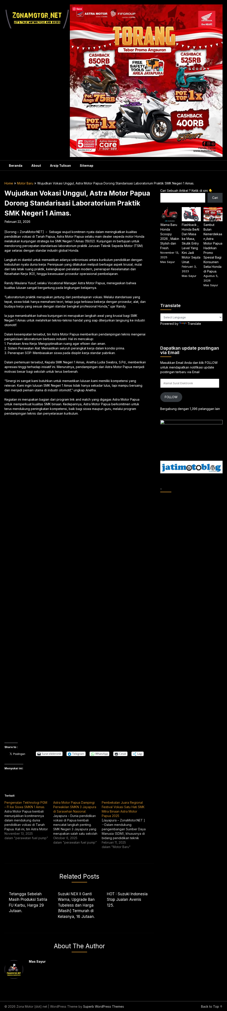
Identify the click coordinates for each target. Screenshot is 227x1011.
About (36, 165)
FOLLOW (171, 397)
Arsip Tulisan (60, 165)
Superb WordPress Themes (103, 1006)
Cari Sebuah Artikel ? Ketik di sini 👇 (186, 190)
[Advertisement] (76, 451)
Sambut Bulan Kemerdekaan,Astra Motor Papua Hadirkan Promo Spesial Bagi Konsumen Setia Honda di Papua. (213, 248)
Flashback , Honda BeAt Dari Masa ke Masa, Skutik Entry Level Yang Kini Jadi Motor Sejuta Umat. (191, 243)
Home (8, 183)
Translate (194, 323)
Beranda (15, 165)
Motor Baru (25, 183)
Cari (215, 198)
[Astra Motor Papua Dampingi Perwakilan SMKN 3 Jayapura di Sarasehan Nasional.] (77, 822)
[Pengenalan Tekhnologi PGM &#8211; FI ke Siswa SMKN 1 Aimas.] (28, 820)
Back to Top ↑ (212, 1006)
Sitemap (86, 165)
